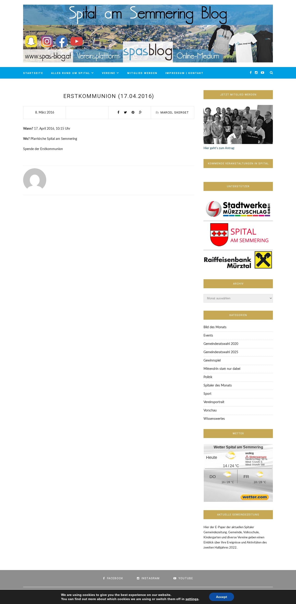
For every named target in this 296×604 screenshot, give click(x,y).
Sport (207, 394)
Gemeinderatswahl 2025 (221, 352)
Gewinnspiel (212, 360)
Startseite (33, 73)
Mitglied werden (142, 73)
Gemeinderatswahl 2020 (221, 344)
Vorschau (210, 410)
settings (191, 599)
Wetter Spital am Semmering (238, 447)
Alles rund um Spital (70, 73)
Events (208, 335)
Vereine (108, 73)
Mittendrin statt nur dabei (222, 369)
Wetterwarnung (257, 456)
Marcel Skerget (174, 112)
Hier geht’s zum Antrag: (219, 148)
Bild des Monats (215, 327)
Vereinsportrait (214, 402)
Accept (221, 597)
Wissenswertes (214, 418)
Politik (208, 377)
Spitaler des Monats (218, 385)
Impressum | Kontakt (184, 73)
